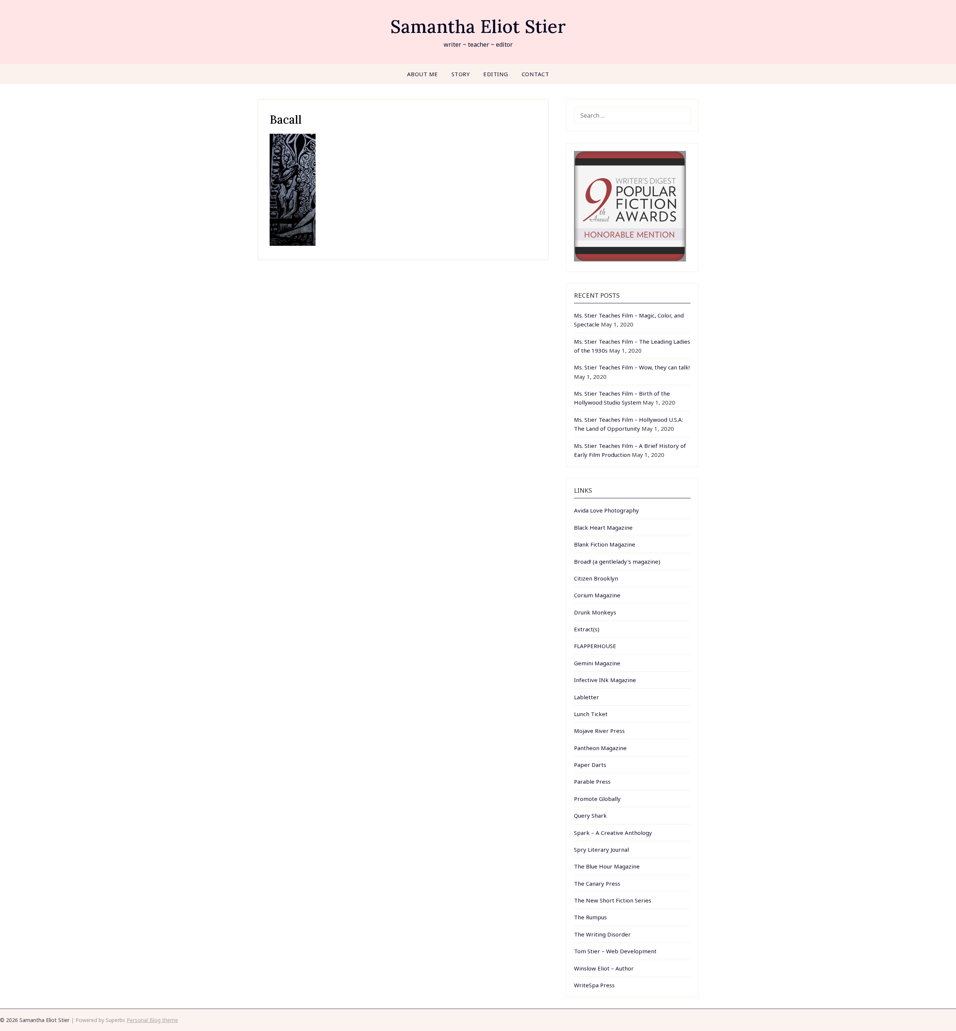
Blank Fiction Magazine (604, 544)
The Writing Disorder (602, 934)
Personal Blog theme (152, 1020)
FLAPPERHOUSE (595, 646)
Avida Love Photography (606, 510)
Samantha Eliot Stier (478, 26)
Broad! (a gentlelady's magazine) (617, 561)
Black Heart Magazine (603, 527)
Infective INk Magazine (605, 680)
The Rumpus (590, 917)
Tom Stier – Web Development (615, 951)
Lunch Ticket (591, 714)
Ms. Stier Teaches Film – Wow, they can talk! (632, 367)
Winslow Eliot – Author (604, 968)
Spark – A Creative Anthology (613, 832)
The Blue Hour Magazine (607, 866)
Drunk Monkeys (595, 612)
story (460, 74)
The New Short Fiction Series (612, 900)
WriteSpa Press (594, 985)
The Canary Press (597, 883)
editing (495, 74)
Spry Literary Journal (601, 849)
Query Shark (590, 815)
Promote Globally (597, 798)
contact (535, 74)
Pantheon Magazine (600, 748)
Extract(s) (586, 629)
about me (422, 74)
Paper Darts (590, 764)
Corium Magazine (597, 595)
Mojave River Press (599, 730)
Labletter (586, 697)
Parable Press (592, 781)
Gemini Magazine (597, 663)
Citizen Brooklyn (596, 578)
